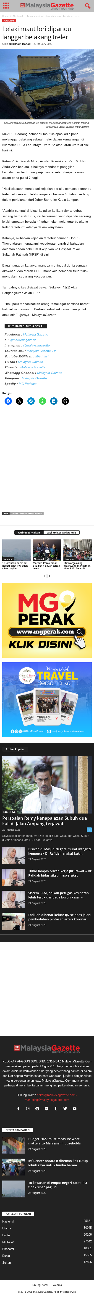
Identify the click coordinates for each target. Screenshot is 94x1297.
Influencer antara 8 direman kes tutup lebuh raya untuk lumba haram (58, 1163)
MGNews (8, 1242)
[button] (87, 6)
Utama (6, 1228)
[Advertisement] (47, 460)
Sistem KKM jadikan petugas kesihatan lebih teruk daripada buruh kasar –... (58, 895)
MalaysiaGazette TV (41, 351)
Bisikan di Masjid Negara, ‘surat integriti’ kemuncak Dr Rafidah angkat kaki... (59, 851)
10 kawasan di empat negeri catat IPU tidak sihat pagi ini (15, 565)
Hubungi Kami (39, 1284)
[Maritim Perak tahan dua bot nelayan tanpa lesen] (47, 550)
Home (5, 16)
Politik (6, 1235)
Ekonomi (8, 1249)
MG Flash (42, 356)
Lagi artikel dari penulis (61, 532)
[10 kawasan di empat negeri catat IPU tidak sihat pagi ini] (16, 550)
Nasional (18, 16)
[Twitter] (66, 1109)
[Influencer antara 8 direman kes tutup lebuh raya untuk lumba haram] (13, 1167)
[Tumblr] (57, 1109)
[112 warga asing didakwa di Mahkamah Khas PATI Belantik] (77, 550)
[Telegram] (47, 1109)
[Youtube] (75, 1109)
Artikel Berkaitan (29, 532)
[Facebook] (19, 1109)
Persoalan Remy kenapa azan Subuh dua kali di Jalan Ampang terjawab (44, 821)
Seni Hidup (9, 811)
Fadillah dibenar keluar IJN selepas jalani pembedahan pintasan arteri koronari (59, 917)
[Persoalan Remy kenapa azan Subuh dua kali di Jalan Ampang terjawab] (47, 785)
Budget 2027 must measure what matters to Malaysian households (54, 1141)
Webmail (58, 1284)
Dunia (6, 1255)
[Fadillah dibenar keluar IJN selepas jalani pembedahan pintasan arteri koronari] (13, 921)
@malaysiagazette (23, 340)
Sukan (6, 1262)
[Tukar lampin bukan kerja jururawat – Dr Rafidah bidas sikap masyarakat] (13, 877)
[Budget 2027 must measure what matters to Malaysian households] (13, 1145)
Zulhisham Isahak (20, 43)
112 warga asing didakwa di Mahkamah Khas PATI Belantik (77, 565)
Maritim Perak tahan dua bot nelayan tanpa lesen (46, 565)
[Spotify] (38, 1109)
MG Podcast (28, 384)
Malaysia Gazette (35, 334)
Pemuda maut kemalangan (27, 513)
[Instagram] (29, 1109)
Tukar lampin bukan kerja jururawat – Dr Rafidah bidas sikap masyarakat (59, 873)
